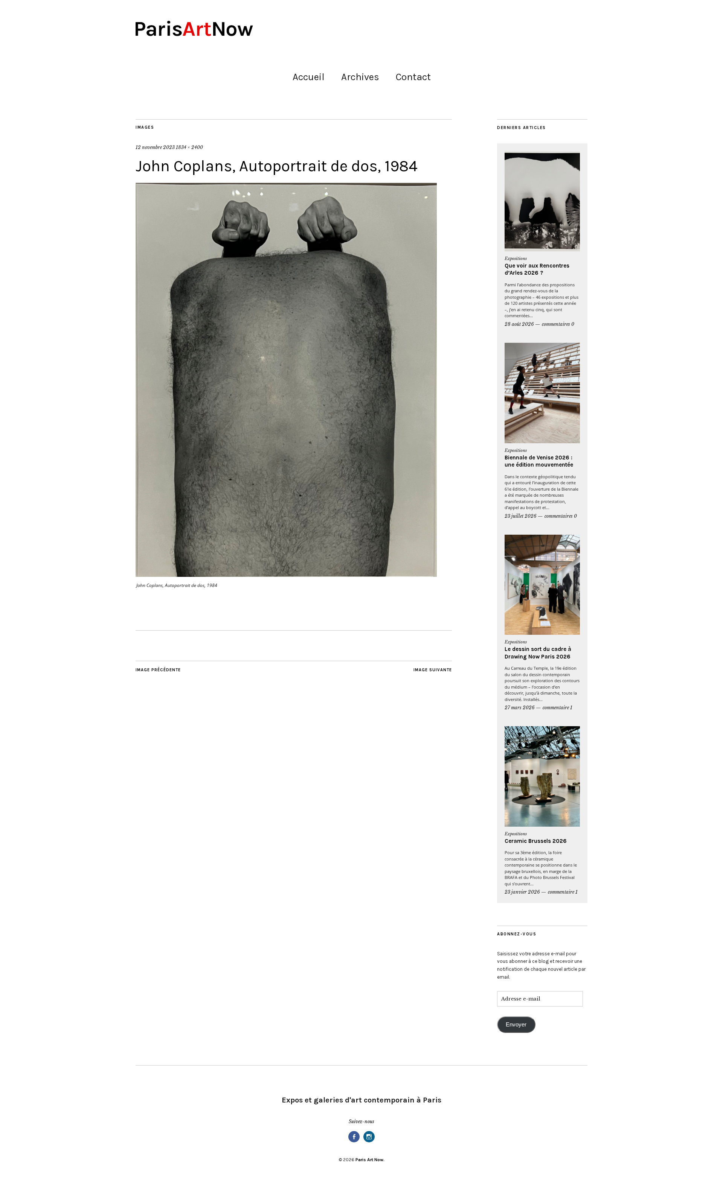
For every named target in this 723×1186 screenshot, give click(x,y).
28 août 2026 (519, 324)
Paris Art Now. (369, 1159)
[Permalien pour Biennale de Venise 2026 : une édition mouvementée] (542, 393)
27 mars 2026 (520, 707)
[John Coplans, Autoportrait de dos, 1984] (286, 574)
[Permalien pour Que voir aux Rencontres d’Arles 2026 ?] (542, 201)
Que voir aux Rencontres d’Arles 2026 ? (537, 269)
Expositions (516, 258)
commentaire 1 (557, 707)
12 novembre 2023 (155, 147)
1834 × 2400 (189, 147)
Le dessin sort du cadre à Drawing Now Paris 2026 (538, 653)
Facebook (354, 1141)
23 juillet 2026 (521, 516)
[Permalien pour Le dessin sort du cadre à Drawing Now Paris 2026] (542, 585)
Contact (413, 77)
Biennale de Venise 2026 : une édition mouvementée (539, 461)
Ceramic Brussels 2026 (536, 841)
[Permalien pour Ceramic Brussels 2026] (542, 776)
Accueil (309, 77)
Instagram (369, 1141)
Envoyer (516, 1025)
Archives (360, 77)
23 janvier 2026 (522, 892)
